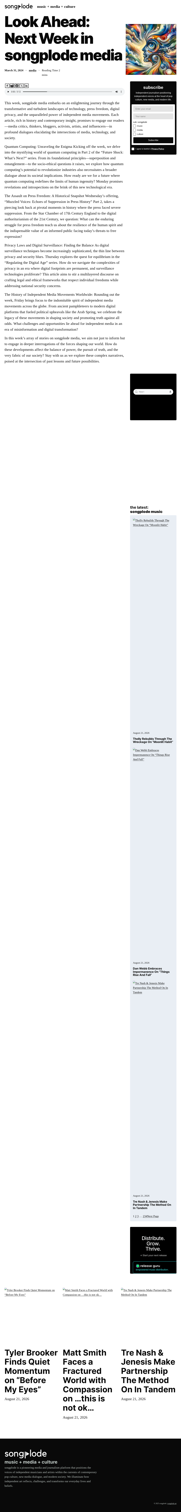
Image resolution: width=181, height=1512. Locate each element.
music (41, 7)
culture (69, 7)
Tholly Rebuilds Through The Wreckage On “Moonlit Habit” (153, 740)
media (55, 7)
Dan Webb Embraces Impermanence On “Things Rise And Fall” (151, 972)
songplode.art (171, 1503)
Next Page (153, 1216)
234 (145, 1216)
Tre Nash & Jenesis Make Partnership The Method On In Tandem (152, 1205)
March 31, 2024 (14, 70)
